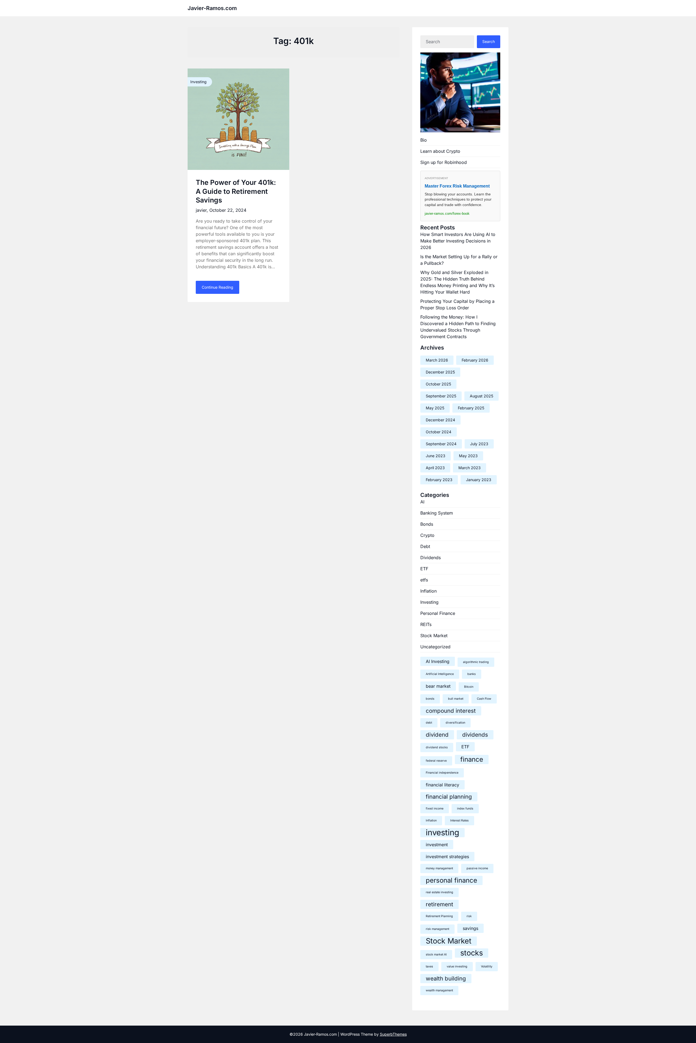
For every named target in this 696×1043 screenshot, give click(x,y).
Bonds (426, 524)
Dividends (430, 557)
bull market (455, 698)
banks (471, 674)
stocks (471, 952)
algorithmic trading (476, 662)
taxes (429, 966)
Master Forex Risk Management (457, 186)
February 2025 (471, 408)
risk (469, 916)
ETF (424, 568)
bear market (438, 686)
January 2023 (478, 479)
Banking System (436, 513)
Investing (429, 602)
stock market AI (436, 954)
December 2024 (440, 420)
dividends (475, 734)
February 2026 (475, 360)
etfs (424, 580)
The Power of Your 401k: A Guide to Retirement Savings (236, 191)
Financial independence (442, 772)
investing (442, 832)
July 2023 (479, 443)
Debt (425, 546)
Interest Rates (459, 820)
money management (439, 868)
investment (437, 844)
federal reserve (436, 760)
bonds (430, 698)
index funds (465, 808)
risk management (437, 929)
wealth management (439, 990)
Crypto (427, 535)
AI (422, 502)
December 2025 (440, 372)
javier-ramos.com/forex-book (447, 213)
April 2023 (435, 467)
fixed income (434, 808)
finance (471, 759)
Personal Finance (437, 613)
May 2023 (468, 455)
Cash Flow (484, 698)
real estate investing (439, 892)
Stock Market (434, 635)
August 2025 (481, 396)
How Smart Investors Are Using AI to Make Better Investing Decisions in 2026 (457, 241)
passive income (477, 868)
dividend (437, 734)
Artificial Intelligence (440, 674)
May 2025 (435, 408)
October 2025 (438, 384)
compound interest (451, 710)
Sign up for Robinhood (443, 162)
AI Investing (437, 661)
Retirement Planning (439, 916)
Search (488, 41)
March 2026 (437, 360)
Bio (423, 140)
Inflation (428, 591)
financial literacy (442, 784)
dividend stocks (437, 747)
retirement (439, 904)
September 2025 (441, 396)
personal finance (451, 880)
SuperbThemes (393, 1034)
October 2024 (438, 431)
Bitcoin (468, 687)
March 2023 (469, 467)
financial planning (449, 796)
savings (470, 928)
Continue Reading (217, 287)
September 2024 (441, 443)
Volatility (486, 966)
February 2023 (439, 479)
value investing (457, 966)
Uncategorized (435, 646)
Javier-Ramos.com (212, 8)
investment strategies (447, 856)
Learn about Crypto (440, 151)
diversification (455, 722)
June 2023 (435, 455)
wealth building (446, 978)
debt (429, 722)
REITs (425, 624)
